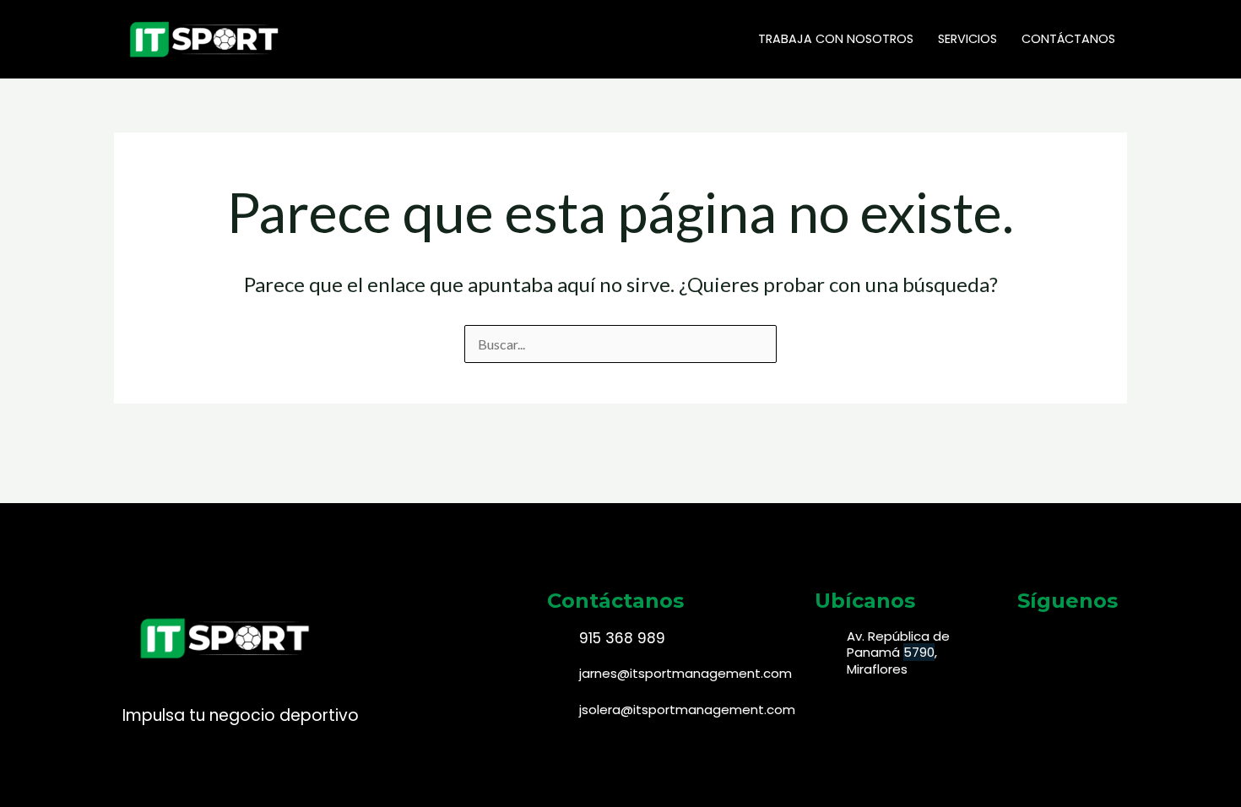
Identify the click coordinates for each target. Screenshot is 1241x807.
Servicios (967, 38)
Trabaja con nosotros (835, 38)
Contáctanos (1068, 38)
